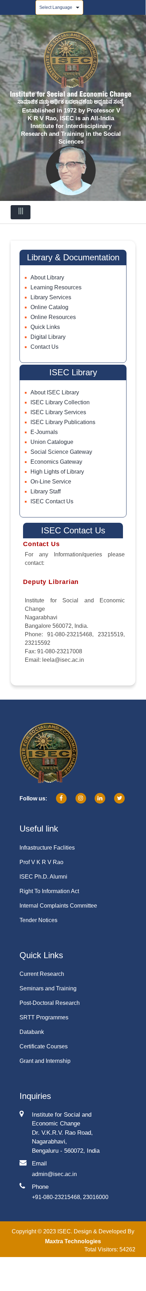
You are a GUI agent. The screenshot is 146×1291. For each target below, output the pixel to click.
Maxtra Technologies (73, 1241)
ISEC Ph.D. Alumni (43, 877)
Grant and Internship (45, 1061)
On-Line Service (50, 482)
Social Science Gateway (61, 452)
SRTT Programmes (43, 1017)
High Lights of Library (57, 472)
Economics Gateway (56, 462)
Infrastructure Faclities (47, 848)
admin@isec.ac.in (54, 1174)
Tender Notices (38, 920)
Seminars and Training (48, 988)
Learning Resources (56, 287)
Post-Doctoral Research (49, 1003)
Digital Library (48, 337)
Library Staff (45, 491)
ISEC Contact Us (51, 501)
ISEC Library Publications (62, 422)
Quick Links (45, 327)
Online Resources (53, 317)
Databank (31, 1032)
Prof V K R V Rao (41, 862)
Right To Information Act (49, 891)
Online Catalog (49, 307)
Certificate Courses (43, 1046)
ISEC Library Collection (60, 402)
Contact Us (44, 347)
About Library (47, 277)
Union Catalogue (51, 442)
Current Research (41, 974)
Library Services (50, 297)
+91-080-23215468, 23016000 (70, 1197)
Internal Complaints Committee (58, 906)
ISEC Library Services (58, 412)
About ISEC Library (54, 392)
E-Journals (44, 432)
